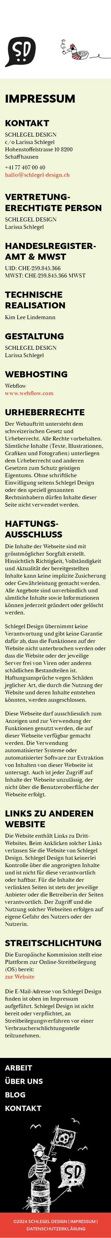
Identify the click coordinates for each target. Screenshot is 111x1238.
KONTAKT (23, 1108)
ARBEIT (18, 1067)
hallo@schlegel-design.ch (37, 175)
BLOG (15, 1094)
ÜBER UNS (24, 1081)
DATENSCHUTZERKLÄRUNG (55, 1228)
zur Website (20, 976)
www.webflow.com (29, 393)
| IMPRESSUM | (82, 1221)
